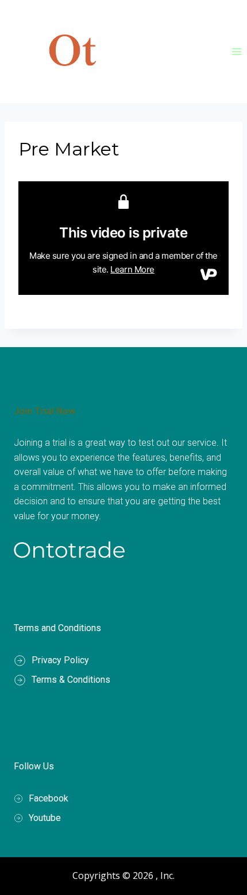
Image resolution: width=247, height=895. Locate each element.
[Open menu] (236, 51)
